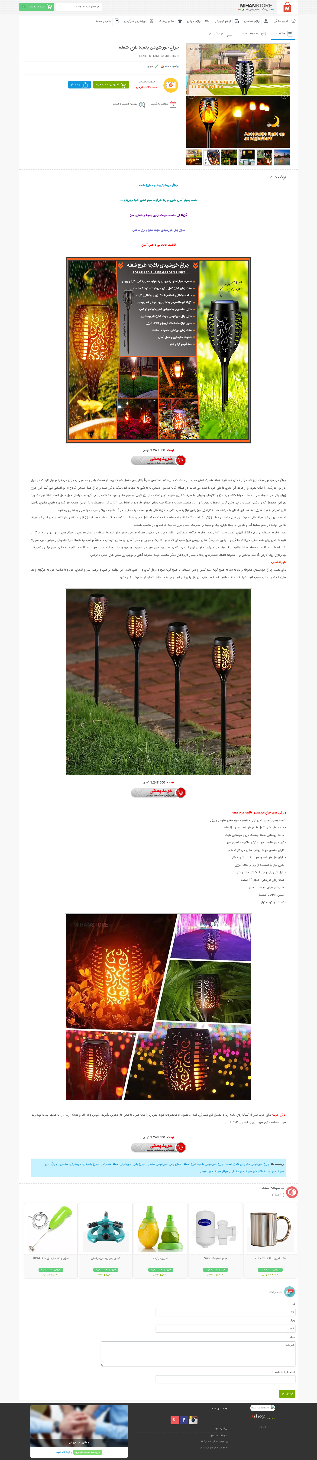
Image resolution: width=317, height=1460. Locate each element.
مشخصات (280, 33)
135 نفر (75, 84)
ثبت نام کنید (63, 1452)
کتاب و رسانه (103, 21)
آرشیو (278, 1195)
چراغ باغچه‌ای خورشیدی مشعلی (79, 1164)
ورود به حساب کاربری (87, 1452)
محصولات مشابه (249, 33)
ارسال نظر (287, 1393)
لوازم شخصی (252, 21)
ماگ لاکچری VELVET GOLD (270, 1258)
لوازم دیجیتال (222, 21)
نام (293, 1303)
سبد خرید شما (37, 6)
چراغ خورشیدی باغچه (214, 1171)
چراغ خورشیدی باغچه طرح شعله (203, 1164)
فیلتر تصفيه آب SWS (215, 1258)
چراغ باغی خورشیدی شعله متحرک (123, 1164)
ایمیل (292, 1320)
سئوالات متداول (219, 1435)
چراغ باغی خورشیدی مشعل (163, 1164)
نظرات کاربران (216, 33)
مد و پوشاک (166, 21)
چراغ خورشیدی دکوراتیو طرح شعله (247, 1164)
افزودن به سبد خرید (107, 84)
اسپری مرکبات (160, 1258)
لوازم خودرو (194, 21)
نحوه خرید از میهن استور (214, 1447)
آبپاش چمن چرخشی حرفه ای (105, 1258)
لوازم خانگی (280, 21)
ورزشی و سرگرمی (135, 21)
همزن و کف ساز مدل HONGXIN (51, 1258)
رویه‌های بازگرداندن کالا (214, 1441)
